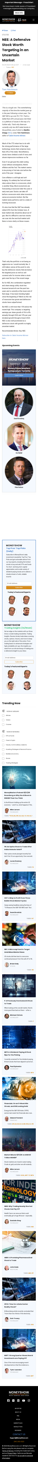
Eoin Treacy (15, 1318)
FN (33, 867)
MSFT (26, 1175)
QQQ (22, 816)
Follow (11, 93)
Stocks (8, 758)
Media (18, 1419)
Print (14, 30)
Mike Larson (15, 810)
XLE (30, 816)
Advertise (18, 1408)
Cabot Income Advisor (17, 136)
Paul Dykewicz (15, 1066)
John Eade (14, 1267)
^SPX (33, 816)
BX (20, 1124)
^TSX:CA (11, 816)
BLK (16, 1124)
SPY (33, 1273)
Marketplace (18, 1423)
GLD (20, 816)
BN (18, 1124)
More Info (19, 13)
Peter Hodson (19, 487)
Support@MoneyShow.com (19, 1438)
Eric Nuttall (19, 453)
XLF (30, 1124)
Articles (8, 715)
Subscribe (19, 587)
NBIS (32, 1227)
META (32, 1072)
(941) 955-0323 (19, 1441)
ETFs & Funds (10, 736)
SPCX (32, 1324)
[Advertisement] (19, 515)
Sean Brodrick (15, 912)
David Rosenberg (19, 418)
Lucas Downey (16, 861)
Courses (8, 724)
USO (28, 816)
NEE (13, 67)
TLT (25, 816)
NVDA (27, 1124)
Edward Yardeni (16, 1118)
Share (6, 30)
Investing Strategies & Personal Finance (18, 749)
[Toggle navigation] (33, 20)
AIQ (15, 816)
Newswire (18, 1430)
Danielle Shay (15, 1220)
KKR (24, 1124)
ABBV (29, 1273)
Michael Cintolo (16, 1015)
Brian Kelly (14, 964)
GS (22, 1124)
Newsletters (18, 1427)
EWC (17, 816)
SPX (33, 1124)
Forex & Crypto (10, 740)
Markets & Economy (12, 754)
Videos (8, 720)
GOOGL (22, 1175)
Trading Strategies (12, 763)
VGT (32, 918)
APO (13, 1124)
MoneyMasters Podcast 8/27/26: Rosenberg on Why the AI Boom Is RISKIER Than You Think (17, 795)
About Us (18, 1412)
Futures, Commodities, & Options (16, 745)
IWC (33, 970)
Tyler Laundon (16, 1370)
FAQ (18, 1416)
